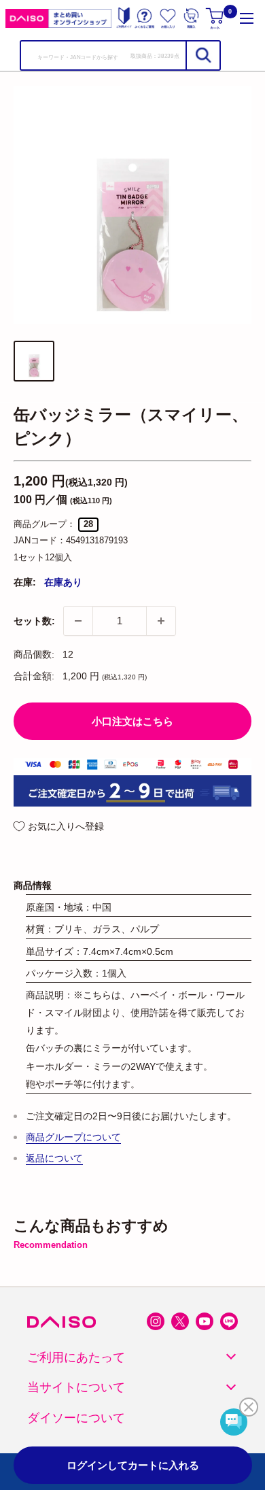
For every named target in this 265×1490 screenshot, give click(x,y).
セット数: (34, 620)
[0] (216, 18)
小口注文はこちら (132, 721)
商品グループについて (73, 1137)
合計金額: (34, 676)
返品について (54, 1158)
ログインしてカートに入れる (133, 1465)
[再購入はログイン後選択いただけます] (191, 18)
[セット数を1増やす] (161, 621)
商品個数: (34, 654)
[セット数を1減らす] (78, 621)
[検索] (202, 55)
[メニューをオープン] (246, 18)
